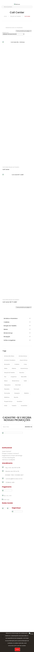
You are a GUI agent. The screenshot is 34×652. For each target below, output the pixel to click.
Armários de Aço (23, 356)
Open (3, 2)
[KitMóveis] (17, 4)
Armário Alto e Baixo (9, 356)
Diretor (5, 368)
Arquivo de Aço (23, 360)
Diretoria (14, 368)
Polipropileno (7, 385)
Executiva (21, 372)
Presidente (6, 389)
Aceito (17, 649)
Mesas (6, 381)
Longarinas (14, 376)
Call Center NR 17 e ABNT (9, 302)
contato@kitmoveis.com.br (14, 479)
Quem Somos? (6, 451)
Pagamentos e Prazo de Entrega (12, 455)
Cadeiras (16, 364)
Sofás (5, 405)
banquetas (7, 364)
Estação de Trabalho (15, 16)
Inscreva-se (28, 426)
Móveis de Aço (15, 381)
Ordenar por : (5, 32)
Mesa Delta (24, 376)
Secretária (19, 401)
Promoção (16, 389)
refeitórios (6, 397)
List (6, 23)
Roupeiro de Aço (8, 401)
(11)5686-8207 (19, 475)
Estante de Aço (24, 368)
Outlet (25, 381)
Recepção (17, 393)
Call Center (5, 167)
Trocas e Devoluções (8, 457)
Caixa (25, 364)
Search (2, 6)
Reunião (16, 397)
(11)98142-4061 (10, 482)
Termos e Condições (8, 460)
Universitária (24, 405)
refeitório (26, 393)
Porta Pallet (18, 385)
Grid (3, 23)
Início (5, 16)
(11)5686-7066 (9, 475)
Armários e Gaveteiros (9, 360)
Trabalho (14, 405)
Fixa (5, 376)
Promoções (7, 393)
